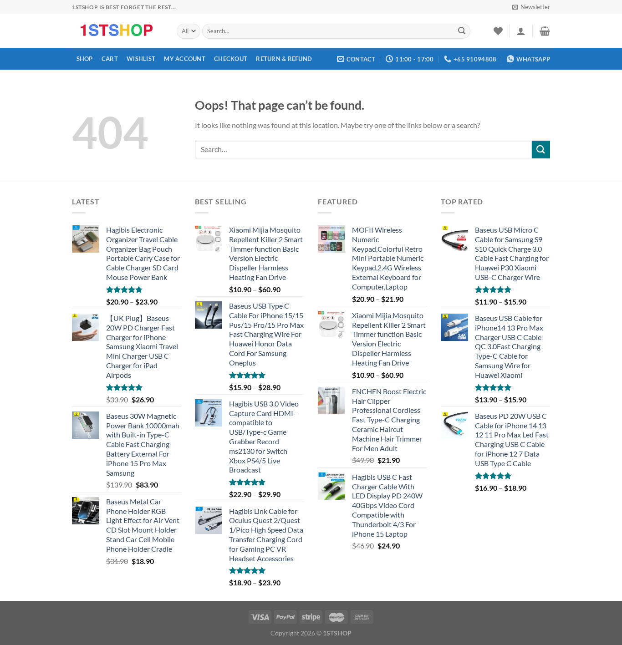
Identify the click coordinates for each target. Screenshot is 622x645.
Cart (110, 58)
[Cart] (545, 31)
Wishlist (141, 58)
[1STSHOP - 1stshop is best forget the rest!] (117, 31)
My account (184, 58)
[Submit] (461, 31)
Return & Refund (284, 58)
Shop (84, 58)
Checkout (230, 58)
